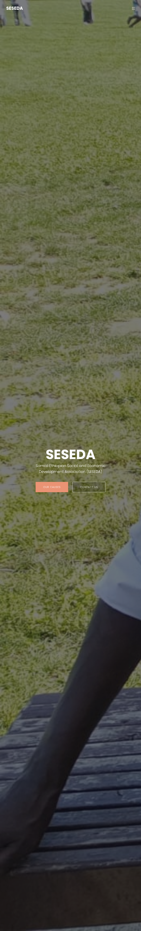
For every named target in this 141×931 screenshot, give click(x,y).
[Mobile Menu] (133, 8)
